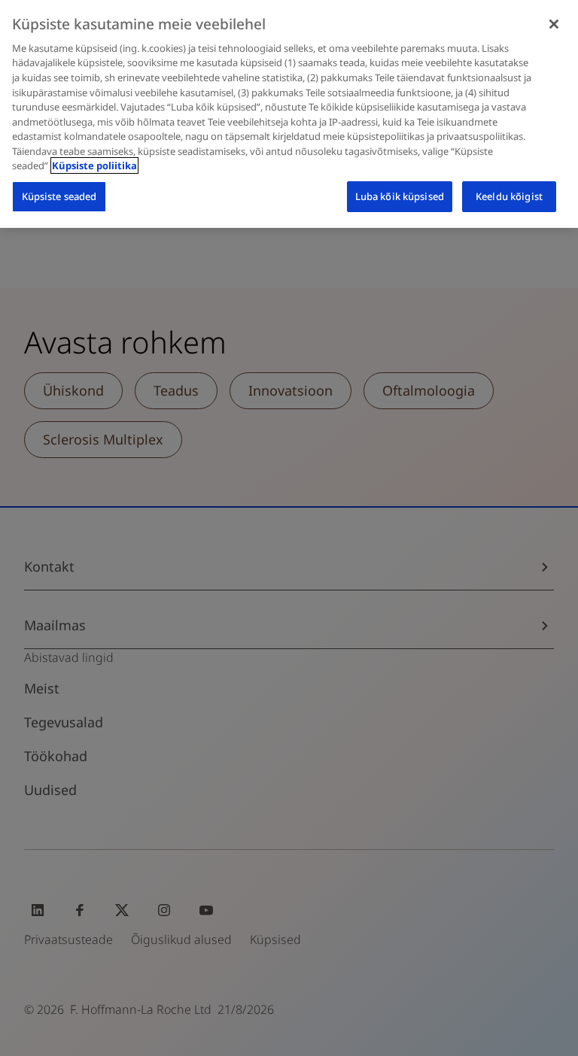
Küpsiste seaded (59, 196)
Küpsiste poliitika (94, 165)
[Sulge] (553, 24)
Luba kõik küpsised (399, 196)
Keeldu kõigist (509, 196)
